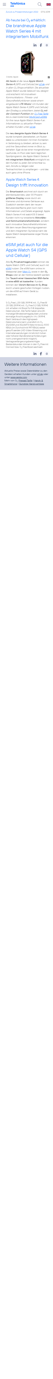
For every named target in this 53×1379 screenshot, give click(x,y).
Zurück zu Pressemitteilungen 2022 (22, 12)
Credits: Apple (12, 77)
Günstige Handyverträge (31, 383)
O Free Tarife (41, 113)
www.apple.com (18, 377)
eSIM (8, 268)
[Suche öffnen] (39, 4)
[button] (35, 45)
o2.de (42, 84)
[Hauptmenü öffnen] (4, 4)
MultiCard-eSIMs (38, 116)
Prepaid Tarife (25, 380)
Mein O (27, 271)
